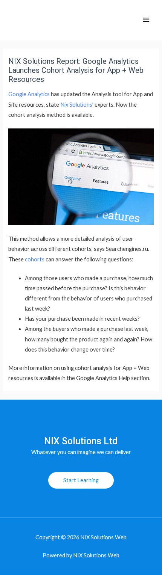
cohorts (34, 259)
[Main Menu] (146, 20)
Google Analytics (29, 94)
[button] (81, 480)
